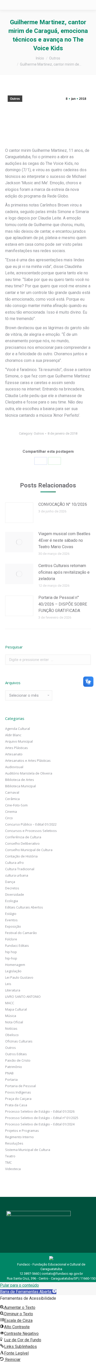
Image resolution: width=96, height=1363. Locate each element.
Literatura (12, 990)
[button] (28, 1291)
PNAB (9, 1073)
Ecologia (11, 901)
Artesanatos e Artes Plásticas (28, 760)
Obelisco (12, 1035)
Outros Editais (16, 1054)
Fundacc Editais (17, 945)
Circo (9, 818)
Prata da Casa (16, 1105)
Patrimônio (13, 1066)
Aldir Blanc (13, 735)
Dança (10, 881)
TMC (8, 1162)
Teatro (10, 1156)
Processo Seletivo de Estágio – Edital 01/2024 (39, 1124)
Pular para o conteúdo (19, 1285)
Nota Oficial (14, 1022)
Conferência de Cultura (23, 837)
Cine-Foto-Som (16, 805)
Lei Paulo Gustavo (19, 977)
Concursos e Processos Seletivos (31, 830)
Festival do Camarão (21, 932)
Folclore (11, 939)
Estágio (10, 913)
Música (10, 1015)
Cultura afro (14, 862)
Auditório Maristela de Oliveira (28, 773)
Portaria (11, 1079)
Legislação (13, 971)
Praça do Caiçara (18, 1098)
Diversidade (14, 894)
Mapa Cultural (16, 1009)
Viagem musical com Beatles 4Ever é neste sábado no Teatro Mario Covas (64, 540)
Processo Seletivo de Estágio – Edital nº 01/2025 (41, 1117)
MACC (9, 1003)
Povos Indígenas (18, 1092)
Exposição (13, 926)
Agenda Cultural (17, 728)
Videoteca (13, 1168)
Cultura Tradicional (19, 869)
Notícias (11, 1028)
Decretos (12, 888)
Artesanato (14, 754)
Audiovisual (14, 767)
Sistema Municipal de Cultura (27, 1149)
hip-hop (11, 958)
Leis (8, 983)
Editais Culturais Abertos (24, 907)
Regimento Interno (19, 1137)
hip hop (11, 952)
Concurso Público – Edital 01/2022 (31, 824)
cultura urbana (16, 875)
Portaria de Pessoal (20, 1086)
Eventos (11, 920)
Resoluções (14, 1143)
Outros (15, 99)
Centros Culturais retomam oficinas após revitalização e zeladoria (64, 572)
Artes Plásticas (16, 747)
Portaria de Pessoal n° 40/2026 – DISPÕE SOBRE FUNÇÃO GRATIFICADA (62, 604)
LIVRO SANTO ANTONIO (23, 996)
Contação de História (21, 856)
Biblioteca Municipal (20, 786)
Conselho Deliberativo (22, 843)
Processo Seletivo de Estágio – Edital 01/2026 (39, 1111)
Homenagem (15, 964)
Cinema (11, 811)
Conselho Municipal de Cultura (28, 850)
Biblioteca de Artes (19, 779)
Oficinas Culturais (19, 1041)
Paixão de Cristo (17, 1060)
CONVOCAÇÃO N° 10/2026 (62, 504)
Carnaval (12, 792)
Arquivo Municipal (19, 741)
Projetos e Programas (22, 1130)
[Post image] (19, 512)
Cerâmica (12, 798)
